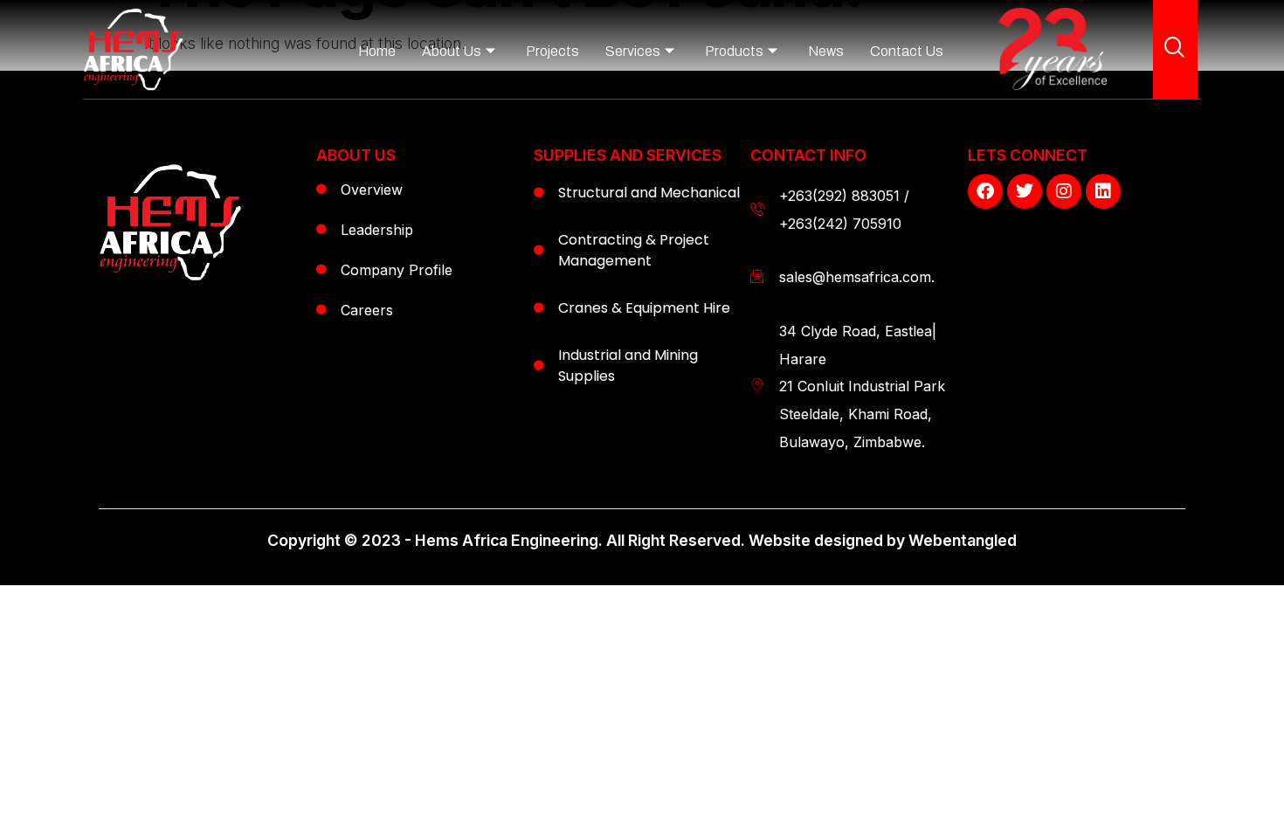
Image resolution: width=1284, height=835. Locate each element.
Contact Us (906, 51)
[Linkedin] (1103, 191)
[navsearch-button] (1174, 48)
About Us (451, 51)
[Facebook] (985, 191)
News (826, 51)
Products (734, 51)
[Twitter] (1024, 191)
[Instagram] (1063, 191)
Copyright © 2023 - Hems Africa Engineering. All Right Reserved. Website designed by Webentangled (642, 540)
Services (632, 51)
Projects (552, 51)
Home (377, 51)
